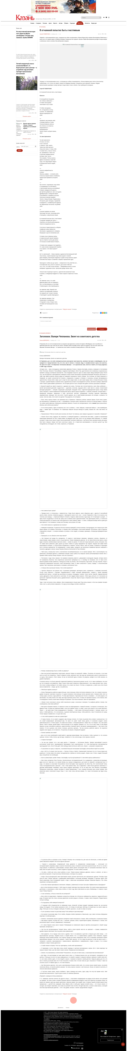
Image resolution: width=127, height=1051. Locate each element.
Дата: (18, 147)
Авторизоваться (91, 329)
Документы (60, 1007)
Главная (32, 23)
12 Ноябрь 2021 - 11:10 (55, 34)
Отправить (102, 329)
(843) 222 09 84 (80, 1045)
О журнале (38, 23)
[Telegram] (106, 313)
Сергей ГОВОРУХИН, (45, 34)
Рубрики (66, 23)
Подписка (79, 23)
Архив (50, 23)
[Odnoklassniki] (109, 18)
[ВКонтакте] (101, 313)
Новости (55, 23)
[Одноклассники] (102, 313)
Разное (67, 1007)
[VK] (104, 18)
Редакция (72, 23)
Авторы (61, 23)
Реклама (45, 23)
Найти (19, 150)
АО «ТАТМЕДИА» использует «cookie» (52, 1036)
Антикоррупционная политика (51, 1034)
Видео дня (94, 23)
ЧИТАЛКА (43, 27)
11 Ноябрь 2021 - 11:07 (54, 340)
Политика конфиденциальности (51, 1040)
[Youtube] (106, 18)
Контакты (87, 23)
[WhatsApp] (104, 313)
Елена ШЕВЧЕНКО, (44, 340)
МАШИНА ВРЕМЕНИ (46, 333)
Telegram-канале (67, 309)
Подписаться (110, 1040)
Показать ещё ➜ (27, 116)
